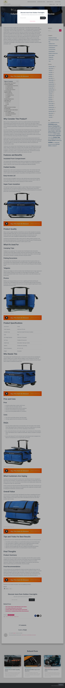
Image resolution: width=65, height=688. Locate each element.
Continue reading (32, 21)
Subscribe (43, 17)
